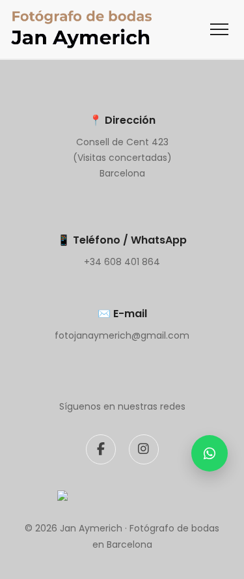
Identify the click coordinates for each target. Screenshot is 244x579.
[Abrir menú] (219, 29)
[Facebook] (101, 449)
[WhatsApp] (209, 453)
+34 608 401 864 (122, 261)
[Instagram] (144, 449)
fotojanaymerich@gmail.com (122, 335)
